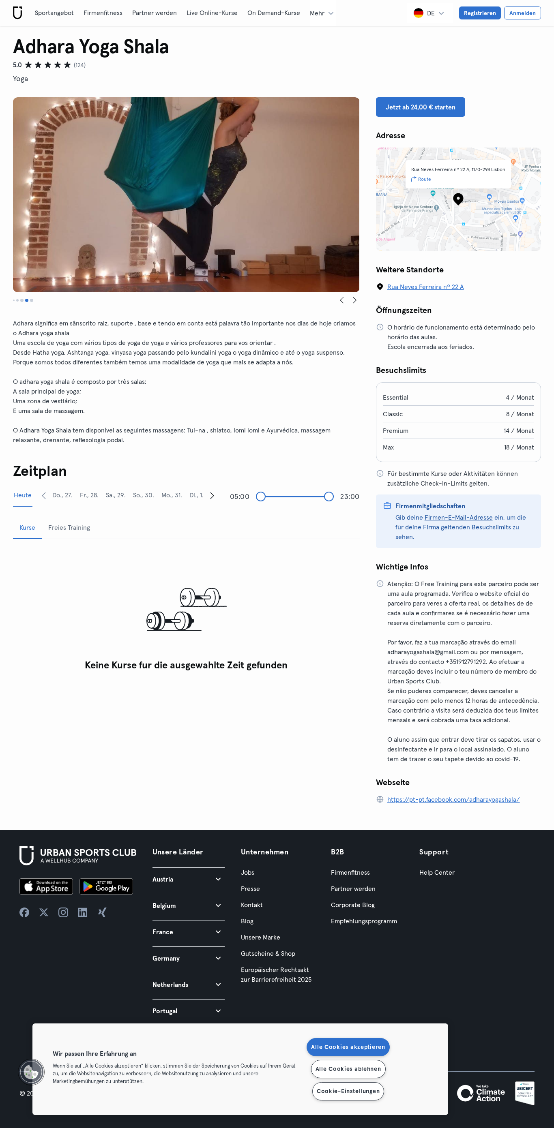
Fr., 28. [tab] (89, 495)
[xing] (102, 912)
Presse (250, 888)
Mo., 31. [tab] (171, 495)
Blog (247, 921)
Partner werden (154, 13)
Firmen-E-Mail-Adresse (459, 517)
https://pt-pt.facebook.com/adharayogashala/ (453, 799)
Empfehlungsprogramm (364, 921)
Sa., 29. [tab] (116, 495)
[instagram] (63, 912)
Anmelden (522, 13)
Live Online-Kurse (212, 13)
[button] (188, 878)
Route (424, 179)
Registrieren (480, 13)
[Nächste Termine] (212, 495)
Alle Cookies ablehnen (348, 1068)
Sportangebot (54, 13)
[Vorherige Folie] (342, 300)
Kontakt (252, 905)
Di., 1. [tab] (196, 495)
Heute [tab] (23, 495)
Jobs (247, 872)
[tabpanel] (186, 610)
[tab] (14, 300)
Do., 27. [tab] (62, 495)
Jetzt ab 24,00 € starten (420, 107)
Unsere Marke (260, 937)
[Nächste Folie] (355, 300)
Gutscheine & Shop (268, 953)
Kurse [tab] (27, 527)
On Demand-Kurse (273, 13)
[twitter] (44, 912)
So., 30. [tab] (143, 495)
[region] (240, 1069)
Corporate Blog (353, 905)
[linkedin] (83, 912)
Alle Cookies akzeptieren (348, 1047)
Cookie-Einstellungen (348, 1091)
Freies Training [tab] (69, 527)
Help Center (437, 872)
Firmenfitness (103, 13)
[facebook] (24, 912)
